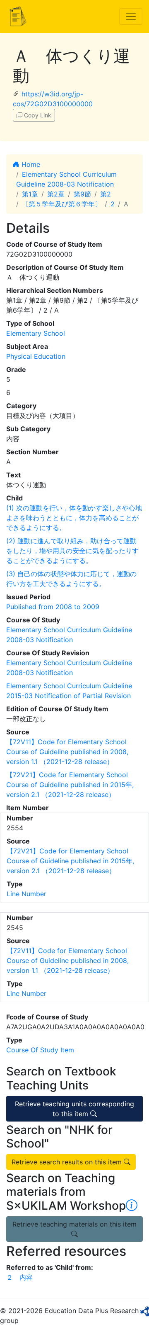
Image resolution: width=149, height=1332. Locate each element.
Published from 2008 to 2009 (52, 607)
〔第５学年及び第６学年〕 (61, 204)
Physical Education (35, 356)
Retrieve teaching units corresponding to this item (74, 1109)
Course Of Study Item (40, 1050)
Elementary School (35, 333)
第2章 (56, 194)
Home (29, 164)
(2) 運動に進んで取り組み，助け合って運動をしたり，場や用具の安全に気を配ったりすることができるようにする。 (72, 551)
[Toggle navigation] (130, 16)
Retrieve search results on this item (68, 1162)
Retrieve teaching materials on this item (74, 1224)
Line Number (26, 894)
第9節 (82, 194)
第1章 (30, 194)
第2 (105, 194)
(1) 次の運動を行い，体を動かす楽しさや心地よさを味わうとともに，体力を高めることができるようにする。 (74, 518)
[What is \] (131, 1206)
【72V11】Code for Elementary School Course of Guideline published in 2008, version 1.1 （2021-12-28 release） (67, 752)
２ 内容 (19, 1277)
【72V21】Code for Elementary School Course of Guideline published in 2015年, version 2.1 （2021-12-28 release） (70, 785)
